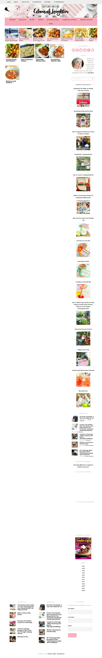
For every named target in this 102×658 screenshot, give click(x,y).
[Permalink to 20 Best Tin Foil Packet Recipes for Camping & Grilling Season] (83, 207)
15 (50, 40)
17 (53, 40)
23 (60, 40)
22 (59, 40)
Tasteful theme (51, 654)
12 (46, 40)
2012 (83, 577)
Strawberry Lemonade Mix (83, 282)
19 (55, 40)
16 (51, 40)
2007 (83, 588)
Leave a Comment (89, 445)
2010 (83, 581)
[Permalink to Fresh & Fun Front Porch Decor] (83, 338)
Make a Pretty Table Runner (24, 613)
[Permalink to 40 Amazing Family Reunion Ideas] (83, 120)
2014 (83, 572)
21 (58, 40)
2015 (83, 570)
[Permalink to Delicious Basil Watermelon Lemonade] (83, 380)
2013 (83, 575)
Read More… (91, 73)
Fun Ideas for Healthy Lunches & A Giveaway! (25, 621)
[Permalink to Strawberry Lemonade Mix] (83, 291)
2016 (83, 568)
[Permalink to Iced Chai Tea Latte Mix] (83, 250)
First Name (71, 608)
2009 (83, 583)
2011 (83, 579)
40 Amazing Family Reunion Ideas (83, 111)
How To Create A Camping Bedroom (83, 175)
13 (47, 40)
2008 (83, 586)
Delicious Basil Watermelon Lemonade (83, 370)
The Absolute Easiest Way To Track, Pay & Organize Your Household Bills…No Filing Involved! (26, 607)
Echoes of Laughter (51, 11)
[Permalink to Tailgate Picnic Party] (83, 359)
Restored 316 (60, 654)
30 (69, 40)
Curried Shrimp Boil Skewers (11, 60)
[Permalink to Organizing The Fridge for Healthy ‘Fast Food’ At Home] (83, 100)
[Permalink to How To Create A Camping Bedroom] (83, 184)
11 (45, 40)
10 (44, 40)
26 (64, 40)
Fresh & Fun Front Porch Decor (83, 329)
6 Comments (80, 432)
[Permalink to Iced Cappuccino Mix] (83, 271)
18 (54, 40)
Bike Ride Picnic (83, 391)
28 (67, 40)
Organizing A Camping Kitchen (83, 154)
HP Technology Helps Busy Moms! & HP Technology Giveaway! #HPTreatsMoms (86, 452)
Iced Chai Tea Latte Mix (83, 240)
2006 (83, 590)
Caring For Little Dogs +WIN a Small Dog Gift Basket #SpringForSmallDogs (86, 436)
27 (65, 40)
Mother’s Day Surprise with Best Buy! (86, 443)
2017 (83, 566)
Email (70, 625)
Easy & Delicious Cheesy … (27, 60)
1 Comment (88, 440)
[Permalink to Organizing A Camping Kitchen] (83, 164)
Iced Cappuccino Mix (83, 261)
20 (56, 40)
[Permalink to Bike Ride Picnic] (83, 400)
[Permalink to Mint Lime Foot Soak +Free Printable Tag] (83, 229)
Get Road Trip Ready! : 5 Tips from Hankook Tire (87, 417)
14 (49, 40)
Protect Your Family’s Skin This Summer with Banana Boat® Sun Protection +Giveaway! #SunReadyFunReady (86, 427)
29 (68, 40)
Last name (71, 617)
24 (61, 40)
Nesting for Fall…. (23, 637)
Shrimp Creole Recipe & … (11, 81)
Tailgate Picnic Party (83, 350)
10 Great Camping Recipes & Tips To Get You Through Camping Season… (25, 631)
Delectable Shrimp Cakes (41, 60)
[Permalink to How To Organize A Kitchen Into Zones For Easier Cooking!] (83, 143)
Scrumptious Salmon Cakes (56, 60)
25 (63, 40)
